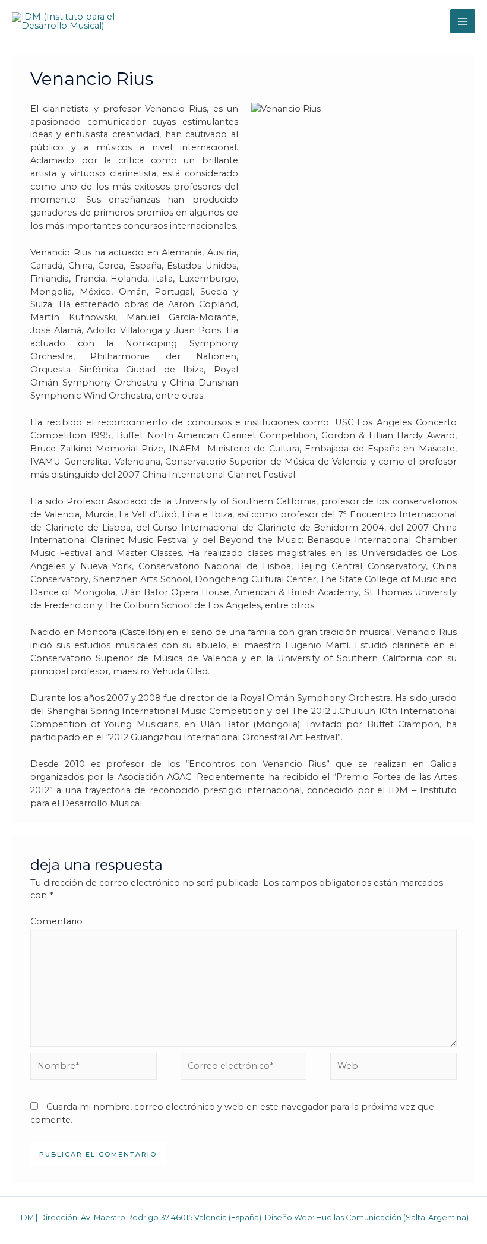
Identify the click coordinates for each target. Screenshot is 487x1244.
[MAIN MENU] (462, 21)
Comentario (56, 921)
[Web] (393, 1068)
